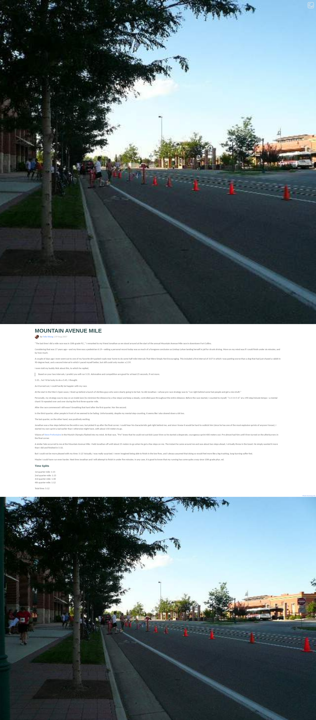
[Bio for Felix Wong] (37, 338)
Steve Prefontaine (52, 435)
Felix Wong (48, 337)
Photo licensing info (309, 496)
